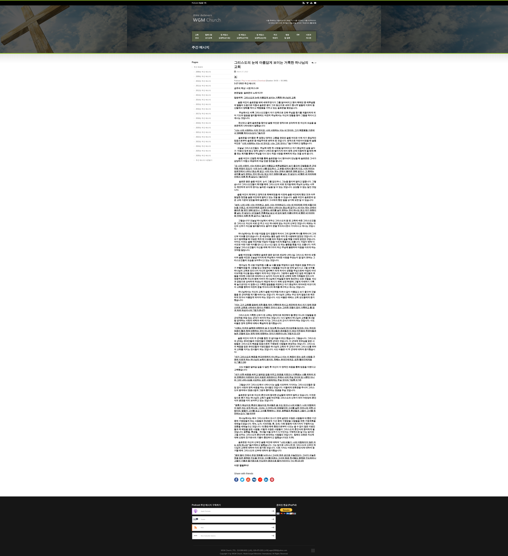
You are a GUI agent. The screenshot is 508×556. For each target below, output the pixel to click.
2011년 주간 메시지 (203, 86)
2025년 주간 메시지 (203, 151)
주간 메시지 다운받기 (204, 160)
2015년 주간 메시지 (203, 104)
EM (298, 35)
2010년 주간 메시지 (203, 81)
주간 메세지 (198, 67)
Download (261, 81)
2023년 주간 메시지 (203, 142)
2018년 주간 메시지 (203, 118)
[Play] (235, 78)
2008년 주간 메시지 (203, 72)
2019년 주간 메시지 (203, 123)
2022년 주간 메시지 (203, 137)
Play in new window (249, 81)
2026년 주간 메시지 (203, 156)
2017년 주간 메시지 (203, 114)
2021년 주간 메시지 (203, 132)
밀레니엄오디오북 (208, 36)
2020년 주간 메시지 (203, 128)
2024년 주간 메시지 (203, 146)
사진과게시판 (308, 36)
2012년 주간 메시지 (203, 90)
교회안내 (197, 36)
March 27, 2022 (242, 72)
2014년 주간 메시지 (203, 100)
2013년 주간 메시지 (203, 95)
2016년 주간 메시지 (203, 109)
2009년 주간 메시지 (203, 76)
